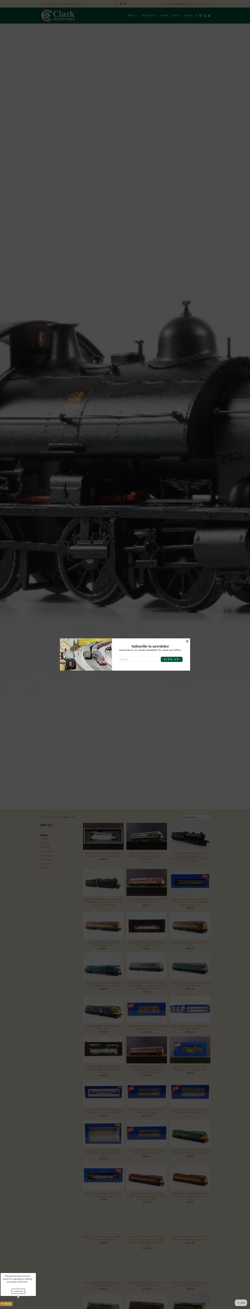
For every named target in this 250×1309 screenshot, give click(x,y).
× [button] (34, 1271)
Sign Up (171, 659)
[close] (187, 641)
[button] (21, 1304)
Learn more (18, 1291)
